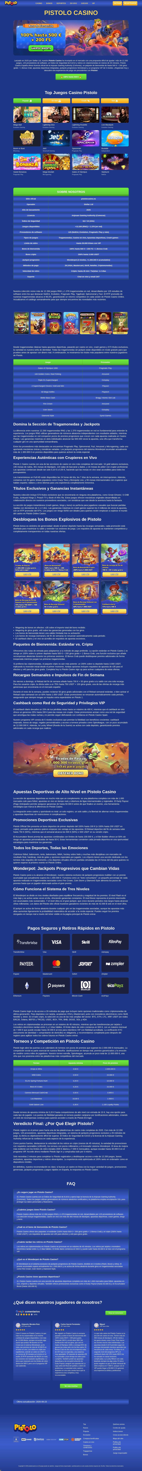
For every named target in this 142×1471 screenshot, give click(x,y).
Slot (113, 101)
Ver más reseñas (71, 1386)
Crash (84, 101)
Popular (25, 101)
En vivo (55, 101)
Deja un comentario (116, 1313)
